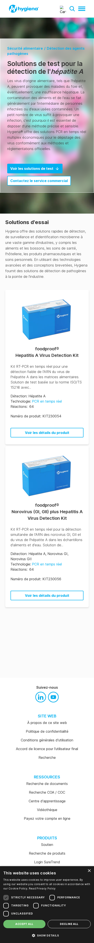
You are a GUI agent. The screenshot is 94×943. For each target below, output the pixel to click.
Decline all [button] (69, 924)
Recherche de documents (47, 783)
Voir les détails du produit (47, 432)
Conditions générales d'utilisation (47, 740)
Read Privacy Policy (42, 888)
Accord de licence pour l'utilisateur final (47, 749)
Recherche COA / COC (47, 792)
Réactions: (19, 406)
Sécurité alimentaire (25, 48)
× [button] (89, 870)
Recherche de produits (47, 853)
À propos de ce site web (47, 722)
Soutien (47, 844)
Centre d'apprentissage (47, 801)
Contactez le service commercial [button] (39, 181)
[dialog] (47, 904)
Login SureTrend (47, 862)
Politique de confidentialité (47, 731)
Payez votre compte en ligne (47, 818)
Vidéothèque (47, 810)
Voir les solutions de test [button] (31, 168)
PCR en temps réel (47, 401)
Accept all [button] (24, 924)
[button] (72, 8)
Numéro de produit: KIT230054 (35, 416)
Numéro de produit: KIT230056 (35, 579)
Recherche (47, 757)
